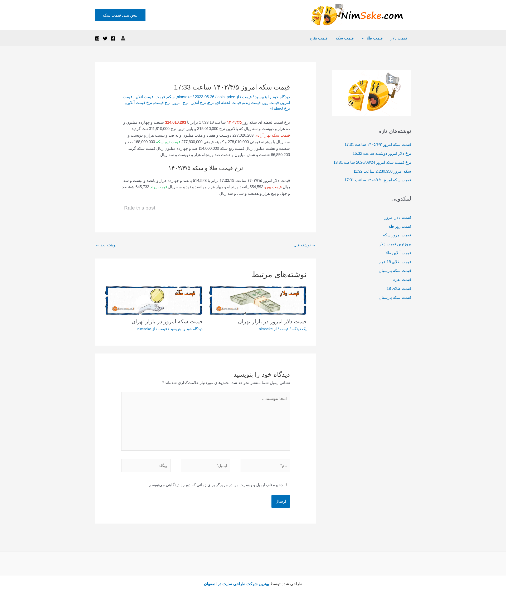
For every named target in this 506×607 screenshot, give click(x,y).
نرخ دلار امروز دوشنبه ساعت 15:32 (382, 153)
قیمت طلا (375, 38)
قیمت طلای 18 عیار (395, 262)
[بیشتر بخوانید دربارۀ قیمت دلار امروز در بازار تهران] (257, 300)
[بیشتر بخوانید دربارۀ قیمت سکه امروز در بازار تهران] (153, 300)
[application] (364, 38)
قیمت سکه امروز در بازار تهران (167, 321)
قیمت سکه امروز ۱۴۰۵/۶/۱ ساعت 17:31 (377, 180)
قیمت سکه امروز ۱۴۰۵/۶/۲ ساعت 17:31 (377, 144)
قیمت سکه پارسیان (395, 270)
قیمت (247, 96)
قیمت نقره (319, 38)
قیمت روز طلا (399, 226)
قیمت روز (271, 102)
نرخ (211, 102)
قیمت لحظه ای (228, 102)
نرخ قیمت (162, 102)
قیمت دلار (399, 38)
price (231, 96)
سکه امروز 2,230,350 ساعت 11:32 (382, 171)
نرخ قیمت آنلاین (139, 102)
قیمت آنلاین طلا (398, 253)
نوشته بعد (105, 245)
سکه (171, 96)
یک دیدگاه (299, 329)
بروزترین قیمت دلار (395, 244)
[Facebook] (113, 38)
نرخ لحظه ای (279, 108)
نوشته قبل (305, 245)
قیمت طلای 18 (399, 288)
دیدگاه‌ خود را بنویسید (272, 96)
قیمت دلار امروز (398, 217)
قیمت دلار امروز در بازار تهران (272, 321)
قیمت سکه (344, 38)
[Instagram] (97, 38)
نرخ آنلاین (198, 102)
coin (221, 96)
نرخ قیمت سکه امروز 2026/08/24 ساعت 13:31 (372, 162)
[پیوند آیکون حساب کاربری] (123, 38)
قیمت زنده (252, 102)
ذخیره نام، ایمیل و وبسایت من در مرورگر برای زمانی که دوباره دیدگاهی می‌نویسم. (215, 484)
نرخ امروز (180, 102)
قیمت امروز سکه (397, 235)
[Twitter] (105, 38)
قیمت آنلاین (143, 96)
